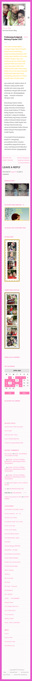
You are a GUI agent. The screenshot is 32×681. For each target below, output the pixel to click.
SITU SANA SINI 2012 (11, 606)
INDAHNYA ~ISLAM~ (11, 550)
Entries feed (8, 637)
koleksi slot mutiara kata (12, 562)
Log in (7, 633)
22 (10, 385)
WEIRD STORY (9, 618)
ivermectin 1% (21, 149)
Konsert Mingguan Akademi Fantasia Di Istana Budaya (23, 160)
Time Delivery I (9, 614)
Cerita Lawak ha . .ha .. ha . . (13, 513)
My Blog (7, 574)
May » (24, 393)
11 (20, 380)
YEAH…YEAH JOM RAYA (12, 622)
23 (13, 385)
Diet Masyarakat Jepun (12, 538)
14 (6, 383)
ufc (6, 483)
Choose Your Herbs (11, 517)
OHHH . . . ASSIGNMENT (12, 598)
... (5, 459)
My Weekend (9, 590)
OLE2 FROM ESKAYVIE (12, 439)
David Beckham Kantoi (12, 534)
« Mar (9, 393)
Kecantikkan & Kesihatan (12, 554)
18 (20, 383)
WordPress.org (9, 645)
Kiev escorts (9, 454)
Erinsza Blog (7, 28)
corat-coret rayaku (10, 530)
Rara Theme (6, 674)
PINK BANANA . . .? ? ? (19, 493)
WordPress (24, 674)
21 (6, 385)
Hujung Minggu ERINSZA (12, 546)
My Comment (9, 578)
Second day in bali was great (14, 427)
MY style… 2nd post (11, 586)
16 (13, 383)
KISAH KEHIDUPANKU (11, 558)
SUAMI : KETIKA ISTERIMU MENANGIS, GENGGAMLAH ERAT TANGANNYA (15, 461)
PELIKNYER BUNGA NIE (16, 489)
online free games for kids (13, 497)
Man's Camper (9, 570)
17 (17, 383)
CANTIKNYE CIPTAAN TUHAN (14, 509)
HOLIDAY (7, 542)
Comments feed (10, 641)
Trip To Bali (8, 431)
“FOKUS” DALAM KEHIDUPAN (14, 443)
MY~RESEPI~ (9, 594)
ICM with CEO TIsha (11, 435)
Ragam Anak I (9, 602)
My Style (7, 582)
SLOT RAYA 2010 (10, 610)
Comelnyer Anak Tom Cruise (14, 521)
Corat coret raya (10, 526)
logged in (14, 172)
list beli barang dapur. (11, 566)
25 (20, 385)
